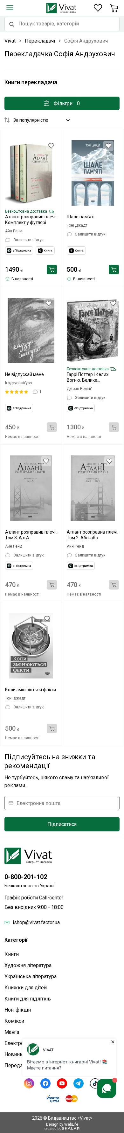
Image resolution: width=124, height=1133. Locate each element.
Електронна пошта (38, 803)
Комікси (14, 1021)
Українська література (30, 976)
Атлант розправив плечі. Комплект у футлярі (31, 219)
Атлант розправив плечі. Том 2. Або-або (92, 534)
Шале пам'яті (80, 216)
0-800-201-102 (25, 877)
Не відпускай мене (24, 374)
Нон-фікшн (17, 1010)
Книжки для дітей (25, 988)
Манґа (11, 1032)
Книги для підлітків (27, 999)
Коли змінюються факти (30, 689)
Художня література (28, 965)
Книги (11, 954)
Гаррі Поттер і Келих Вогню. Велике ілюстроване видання (90, 377)
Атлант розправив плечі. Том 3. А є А (31, 534)
